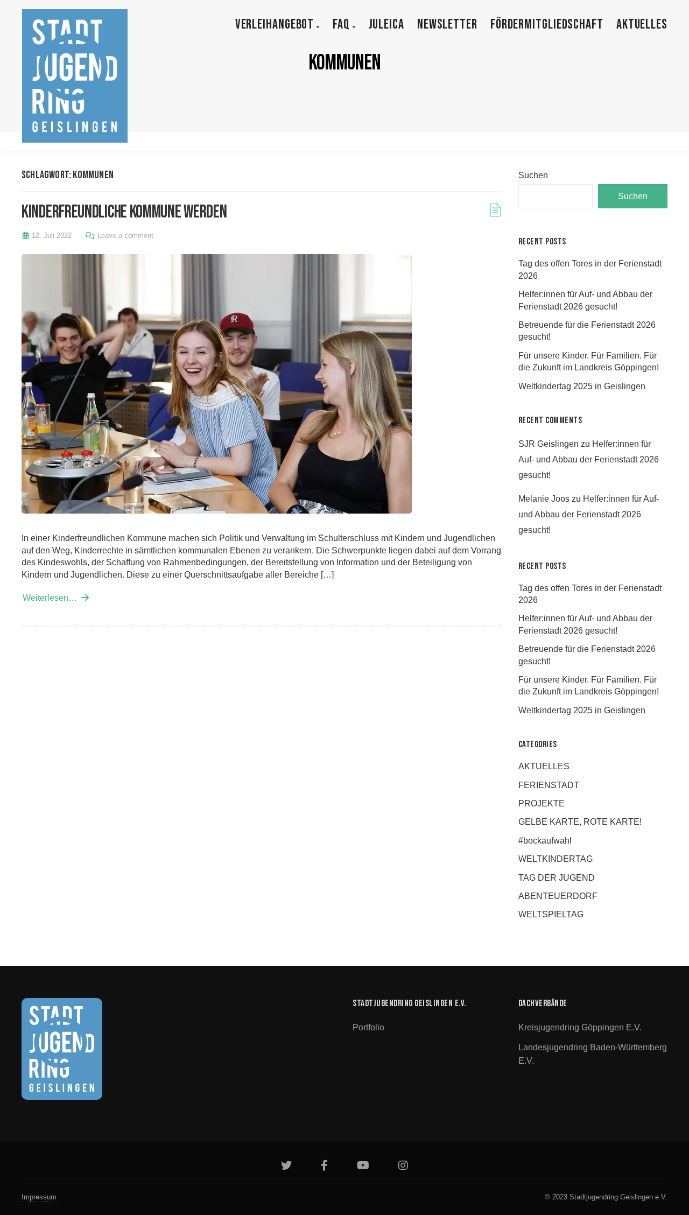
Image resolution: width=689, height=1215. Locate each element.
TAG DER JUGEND (556, 877)
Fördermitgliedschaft (546, 24)
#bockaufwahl (545, 840)
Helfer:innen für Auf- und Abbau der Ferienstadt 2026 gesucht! (588, 459)
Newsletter (447, 24)
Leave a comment (125, 235)
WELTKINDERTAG (555, 858)
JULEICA (386, 24)
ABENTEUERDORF (557, 896)
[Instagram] (403, 1167)
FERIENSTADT (548, 785)
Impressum (39, 1197)
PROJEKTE (541, 803)
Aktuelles (641, 24)
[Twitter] (286, 1167)
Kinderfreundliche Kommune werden (124, 212)
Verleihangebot (276, 24)
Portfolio (368, 1027)
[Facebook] (324, 1167)
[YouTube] (363, 1167)
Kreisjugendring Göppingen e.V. (580, 1027)
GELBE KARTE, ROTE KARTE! (580, 821)
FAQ (343, 24)
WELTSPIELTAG (550, 914)
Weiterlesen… (52, 597)
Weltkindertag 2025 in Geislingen (581, 386)
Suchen (533, 175)
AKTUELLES (544, 766)
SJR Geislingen (548, 443)
